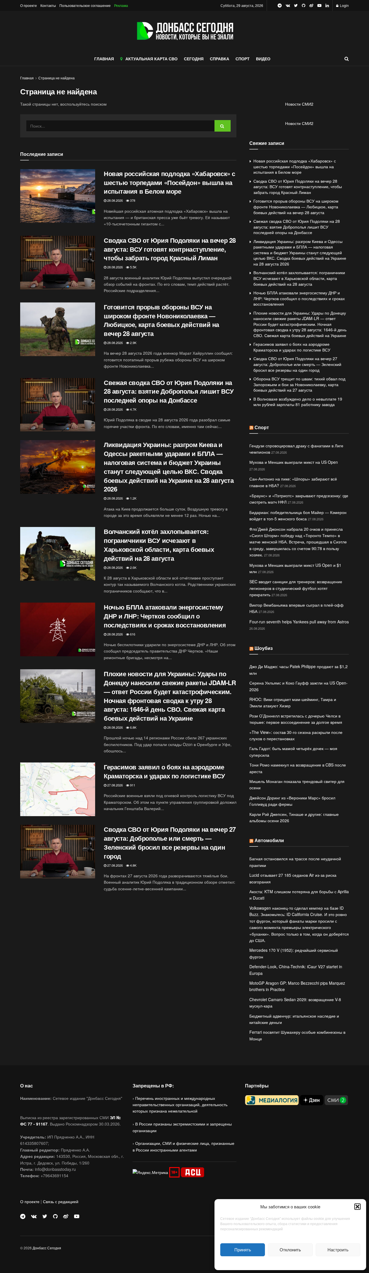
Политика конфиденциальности (290, 1262)
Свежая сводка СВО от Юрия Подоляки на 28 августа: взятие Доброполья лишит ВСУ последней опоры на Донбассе (169, 391)
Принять (242, 1249)
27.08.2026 (114, 785)
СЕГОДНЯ (194, 58)
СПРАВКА (219, 58)
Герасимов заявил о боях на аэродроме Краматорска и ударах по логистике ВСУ (164, 771)
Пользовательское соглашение (85, 5)
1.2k (132, 498)
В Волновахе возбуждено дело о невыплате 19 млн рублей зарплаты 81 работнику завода (297, 401)
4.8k (132, 865)
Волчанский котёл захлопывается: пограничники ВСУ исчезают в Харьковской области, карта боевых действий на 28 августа (159, 544)
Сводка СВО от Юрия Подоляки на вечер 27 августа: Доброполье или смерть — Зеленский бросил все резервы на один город (170, 842)
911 (132, 785)
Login (344, 5)
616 (132, 634)
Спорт (262, 427)
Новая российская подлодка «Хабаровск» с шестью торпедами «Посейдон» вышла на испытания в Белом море (169, 182)
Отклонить (290, 1249)
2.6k (132, 567)
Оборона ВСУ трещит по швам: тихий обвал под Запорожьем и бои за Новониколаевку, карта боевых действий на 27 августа (299, 384)
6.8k (132, 727)
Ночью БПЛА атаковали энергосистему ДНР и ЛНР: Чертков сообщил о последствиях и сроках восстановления (165, 615)
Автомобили (269, 840)
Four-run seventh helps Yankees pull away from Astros (299, 622)
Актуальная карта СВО (151, 58)
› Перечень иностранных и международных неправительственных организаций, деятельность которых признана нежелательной (180, 1104)
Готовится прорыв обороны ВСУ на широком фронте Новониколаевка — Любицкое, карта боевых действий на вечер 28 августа (161, 320)
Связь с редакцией (60, 1201)
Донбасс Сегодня (47, 1247)
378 (132, 200)
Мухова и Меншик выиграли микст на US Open (293, 462)
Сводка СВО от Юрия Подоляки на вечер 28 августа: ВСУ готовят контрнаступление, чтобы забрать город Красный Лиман (170, 249)
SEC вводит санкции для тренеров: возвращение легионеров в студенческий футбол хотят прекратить (295, 588)
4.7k (132, 409)
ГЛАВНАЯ (104, 58)
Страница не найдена (56, 77)
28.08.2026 (114, 200)
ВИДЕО (263, 58)
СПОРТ (243, 58)
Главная (27, 77)
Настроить (338, 1249)
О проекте (28, 5)
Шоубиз (264, 648)
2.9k (132, 342)
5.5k (132, 267)
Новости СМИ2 (299, 104)
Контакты (48, 5)
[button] (357, 1207)
